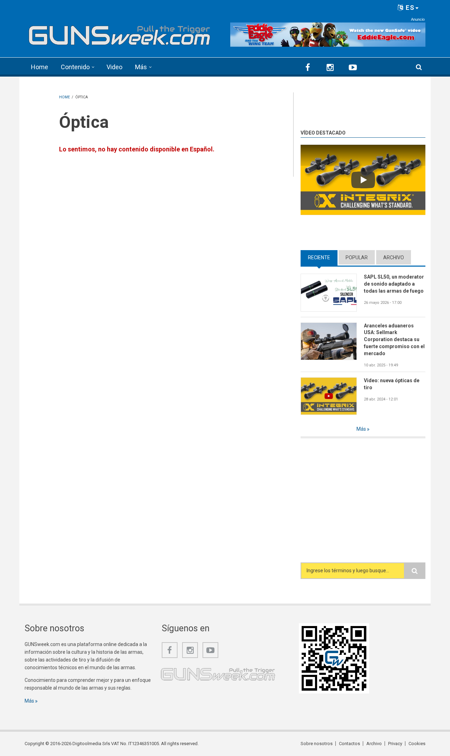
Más (141, 67)
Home (39, 67)
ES (409, 7)
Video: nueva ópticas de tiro (391, 384)
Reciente (323, 257)
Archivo (393, 257)
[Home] (119, 33)
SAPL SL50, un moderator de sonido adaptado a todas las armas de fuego (394, 284)
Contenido (75, 67)
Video (114, 67)
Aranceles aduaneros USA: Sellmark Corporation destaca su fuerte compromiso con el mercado (394, 340)
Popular (357, 257)
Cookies (417, 743)
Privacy (395, 743)
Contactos (349, 743)
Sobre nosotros (317, 743)
